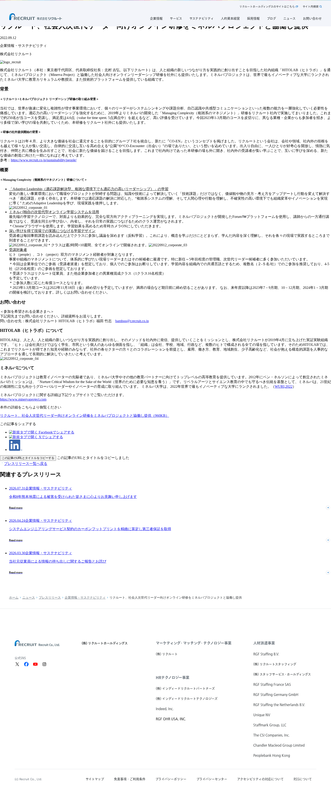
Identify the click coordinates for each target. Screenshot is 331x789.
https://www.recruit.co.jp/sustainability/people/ (44, 160)
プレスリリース (50, 597)
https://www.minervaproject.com (23, 399)
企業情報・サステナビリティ (85, 597)
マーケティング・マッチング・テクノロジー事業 (193, 643)
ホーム (13, 597)
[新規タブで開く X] (17, 664)
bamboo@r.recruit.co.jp (132, 321)
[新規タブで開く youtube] (35, 664)
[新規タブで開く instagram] (44, 664)
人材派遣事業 (264, 643)
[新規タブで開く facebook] (26, 664)
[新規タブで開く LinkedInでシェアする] (15, 450)
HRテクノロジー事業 (172, 677)
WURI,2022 (283, 386)
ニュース (28, 597)
